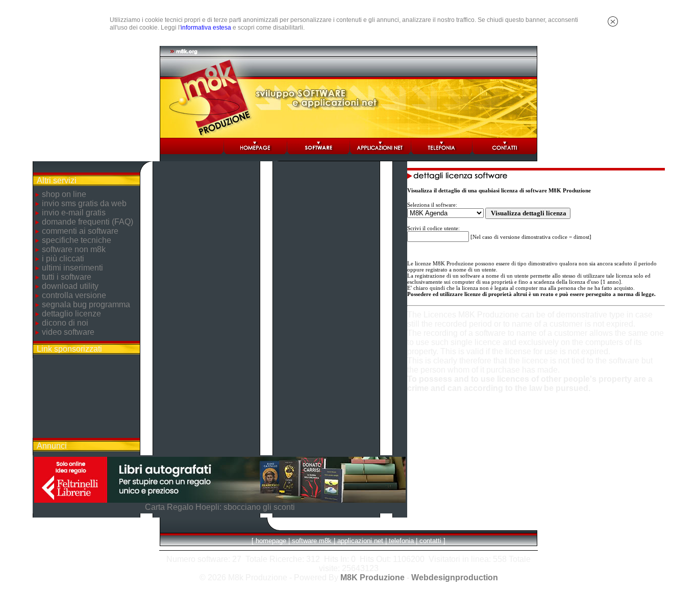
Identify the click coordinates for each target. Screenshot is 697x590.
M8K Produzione (372, 577)
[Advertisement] (86, 398)
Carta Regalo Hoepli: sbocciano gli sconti (220, 507)
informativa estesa (206, 27)
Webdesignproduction (454, 577)
